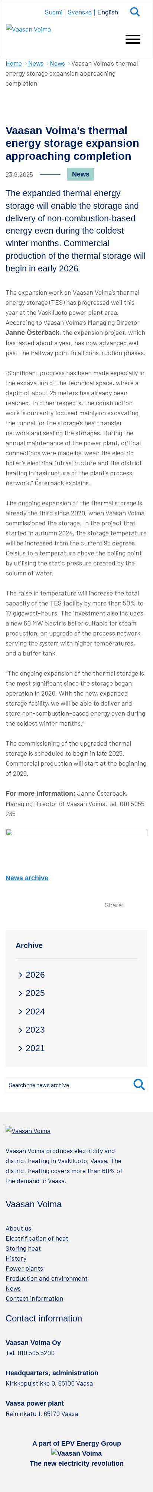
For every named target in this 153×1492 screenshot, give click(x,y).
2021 (35, 1048)
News (35, 63)
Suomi (53, 12)
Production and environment (47, 1278)
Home (14, 63)
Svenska (80, 12)
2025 (35, 993)
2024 (35, 1011)
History (16, 1258)
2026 (35, 975)
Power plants (24, 1268)
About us (18, 1228)
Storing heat (23, 1248)
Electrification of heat (37, 1238)
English (107, 12)
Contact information (34, 1298)
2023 (35, 1029)
